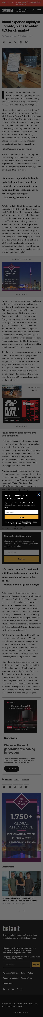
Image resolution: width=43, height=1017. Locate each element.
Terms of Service (26, 522)
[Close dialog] (38, 494)
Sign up (21, 517)
